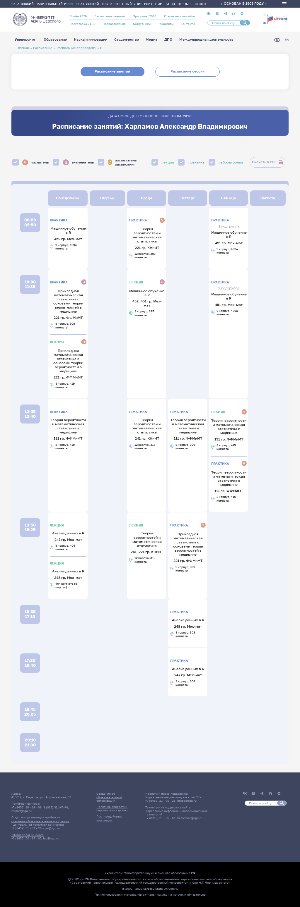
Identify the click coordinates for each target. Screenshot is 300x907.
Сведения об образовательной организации (109, 797)
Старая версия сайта (179, 16)
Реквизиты (165, 23)
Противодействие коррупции (109, 818)
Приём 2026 (78, 16)
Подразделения (114, 23)
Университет (26, 40)
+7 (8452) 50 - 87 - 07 (26, 838)
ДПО (168, 40)
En (286, 40)
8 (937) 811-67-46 (55, 807)
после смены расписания (122, 162)
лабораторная (231, 162)
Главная (22, 48)
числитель (36, 162)
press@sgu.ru (187, 800)
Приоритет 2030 (144, 16)
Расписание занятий (110, 16)
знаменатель (79, 162)
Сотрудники (142, 23)
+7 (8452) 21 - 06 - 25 (160, 800)
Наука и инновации (90, 40)
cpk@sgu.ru (51, 828)
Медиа (151, 40)
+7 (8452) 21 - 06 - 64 (160, 818)
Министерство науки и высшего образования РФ (160, 873)
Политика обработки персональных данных (112, 808)
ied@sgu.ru (51, 838)
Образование (55, 40)
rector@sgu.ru (21, 811)
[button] (264, 14)
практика (196, 162)
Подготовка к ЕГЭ (82, 23)
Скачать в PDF (264, 162)
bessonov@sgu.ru (189, 818)
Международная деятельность (206, 40)
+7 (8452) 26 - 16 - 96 (26, 807)
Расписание (42, 48)
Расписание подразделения (79, 48)
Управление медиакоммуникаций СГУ (173, 797)
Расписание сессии (187, 71)
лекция (167, 162)
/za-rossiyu (277, 18)
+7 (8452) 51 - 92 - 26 (26, 828)
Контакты (188, 23)
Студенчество (126, 40)
